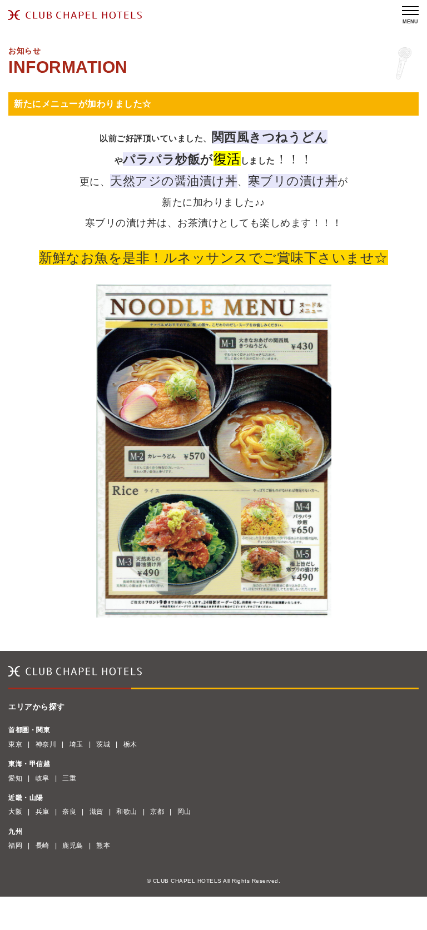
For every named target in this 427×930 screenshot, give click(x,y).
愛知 (15, 778)
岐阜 (42, 778)
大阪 (15, 811)
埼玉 (76, 744)
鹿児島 (72, 845)
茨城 (103, 744)
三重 (69, 778)
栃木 (130, 744)
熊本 (103, 845)
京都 (157, 811)
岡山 (184, 811)
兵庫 (42, 811)
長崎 (42, 845)
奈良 (69, 811)
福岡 (15, 845)
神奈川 (46, 744)
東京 (15, 744)
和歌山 (126, 811)
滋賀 (96, 811)
